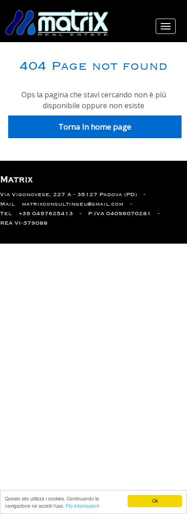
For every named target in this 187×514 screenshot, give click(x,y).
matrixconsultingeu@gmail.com (72, 204)
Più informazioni (82, 505)
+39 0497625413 (46, 213)
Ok (155, 500)
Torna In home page (95, 126)
